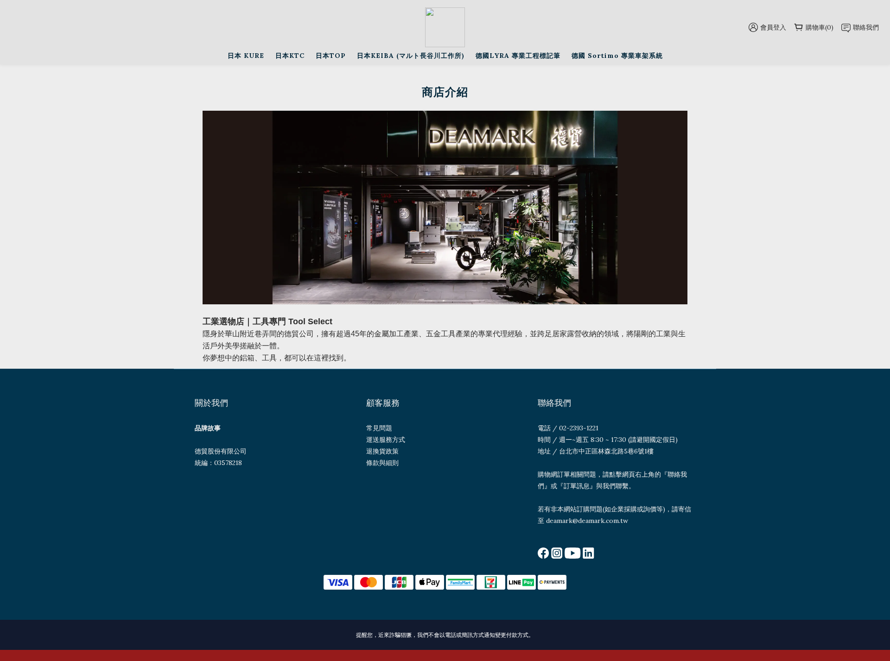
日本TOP (331, 55)
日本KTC (290, 55)
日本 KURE (246, 55)
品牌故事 (208, 428)
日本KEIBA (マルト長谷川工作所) (410, 55)
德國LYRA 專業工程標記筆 (518, 55)
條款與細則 (382, 463)
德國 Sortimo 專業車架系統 (617, 55)
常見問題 (379, 428)
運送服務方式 (385, 439)
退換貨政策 (382, 451)
